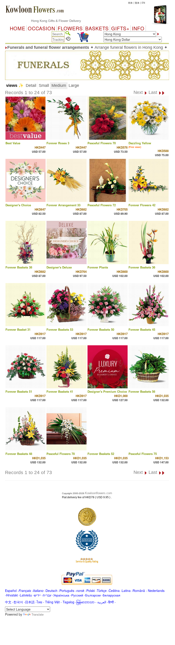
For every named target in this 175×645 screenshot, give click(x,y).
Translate (37, 614)
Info (138, 28)
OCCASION (41, 28)
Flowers (70, 28)
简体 (130, 2)
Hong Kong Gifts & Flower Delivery (46, 21)
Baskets (97, 28)
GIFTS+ (120, 28)
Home (17, 28)
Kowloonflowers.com (98, 493)
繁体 (137, 2)
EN (143, 2)
